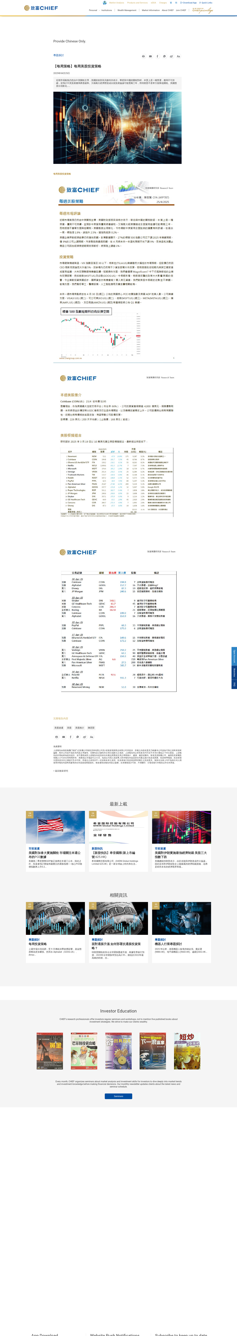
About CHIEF (168, 10)
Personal (93, 10)
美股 (69, 727)
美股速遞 (58, 727)
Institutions (106, 10)
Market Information (151, 10)
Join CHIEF (181, 10)
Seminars (118, 1096)
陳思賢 (91, 727)
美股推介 (79, 727)
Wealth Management (127, 10)
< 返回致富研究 (60, 771)
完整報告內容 (60, 718)
